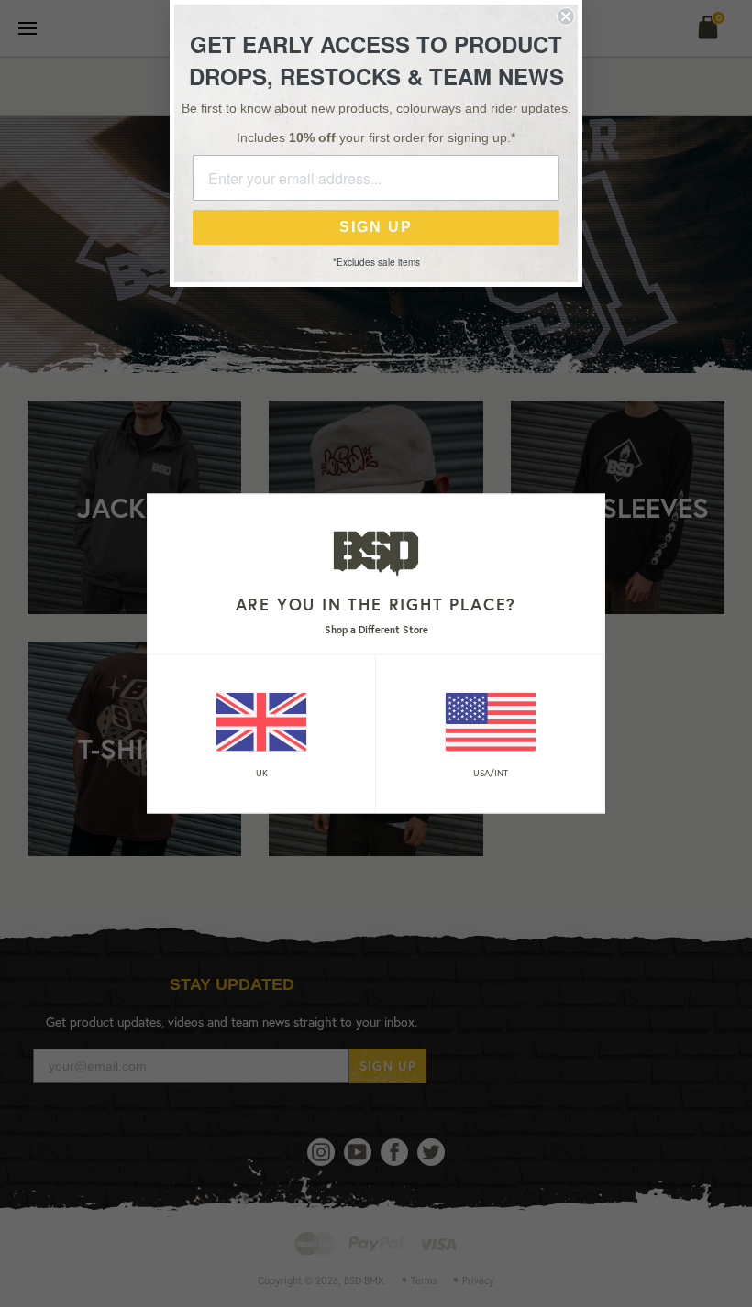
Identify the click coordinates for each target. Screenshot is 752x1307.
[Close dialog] (566, 16)
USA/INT (490, 772)
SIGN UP (376, 227)
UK (262, 772)
